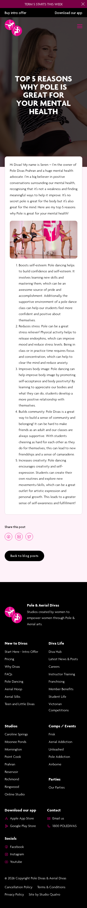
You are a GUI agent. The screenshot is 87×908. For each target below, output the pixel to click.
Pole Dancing (14, 681)
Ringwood (12, 787)
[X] (29, 536)
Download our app (68, 13)
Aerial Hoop (13, 689)
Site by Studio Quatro (44, 894)
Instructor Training (62, 674)
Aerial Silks (12, 696)
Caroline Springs (16, 734)
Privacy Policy (14, 894)
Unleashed (56, 749)
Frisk (52, 734)
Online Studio (15, 794)
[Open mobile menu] (79, 26)
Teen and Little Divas (20, 704)
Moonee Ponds (15, 742)
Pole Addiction (59, 756)
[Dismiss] (83, 4)
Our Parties (57, 787)
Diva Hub (55, 651)
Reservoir (11, 772)
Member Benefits (61, 689)
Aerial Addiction (60, 742)
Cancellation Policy (18, 887)
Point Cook (13, 756)
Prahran (10, 764)
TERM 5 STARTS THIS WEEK (44, 4)
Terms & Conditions (51, 887)
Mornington (13, 749)
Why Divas (12, 666)
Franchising (56, 681)
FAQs (8, 674)
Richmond (12, 779)
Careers (54, 666)
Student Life (57, 696)
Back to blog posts (24, 556)
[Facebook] (8, 536)
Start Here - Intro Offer (21, 651)
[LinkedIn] (19, 536)
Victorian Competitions (59, 707)
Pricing (9, 659)
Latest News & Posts (63, 659)
